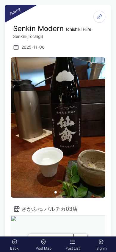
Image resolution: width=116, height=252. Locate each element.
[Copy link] (99, 17)
